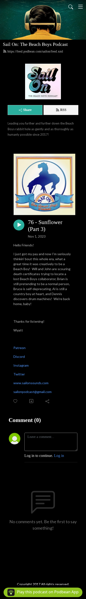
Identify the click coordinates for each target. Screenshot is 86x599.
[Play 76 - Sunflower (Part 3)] (18, 225)
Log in (59, 456)
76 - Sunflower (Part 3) (45, 225)
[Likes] (15, 401)
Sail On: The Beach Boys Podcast (35, 44)
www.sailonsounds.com (30, 383)
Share (27, 110)
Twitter (19, 374)
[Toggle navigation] (80, 6)
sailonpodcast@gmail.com (32, 392)
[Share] (47, 401)
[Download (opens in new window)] (31, 401)
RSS (63, 110)
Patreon (19, 348)
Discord (19, 357)
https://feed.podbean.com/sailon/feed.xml (35, 51)
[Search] (70, 6)
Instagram (21, 365)
